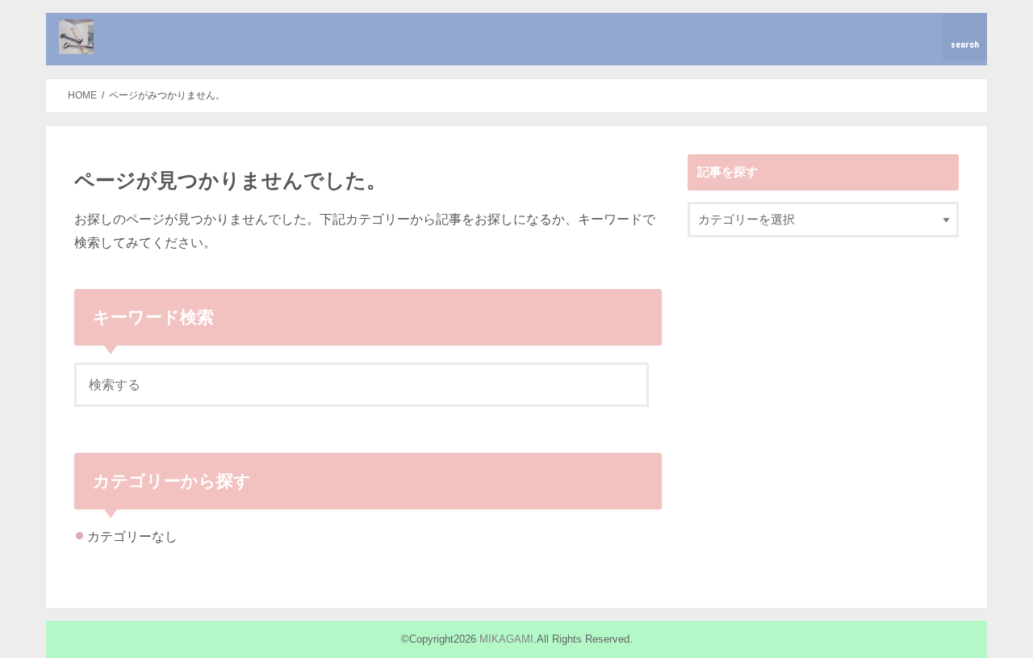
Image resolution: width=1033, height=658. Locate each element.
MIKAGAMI (506, 639)
